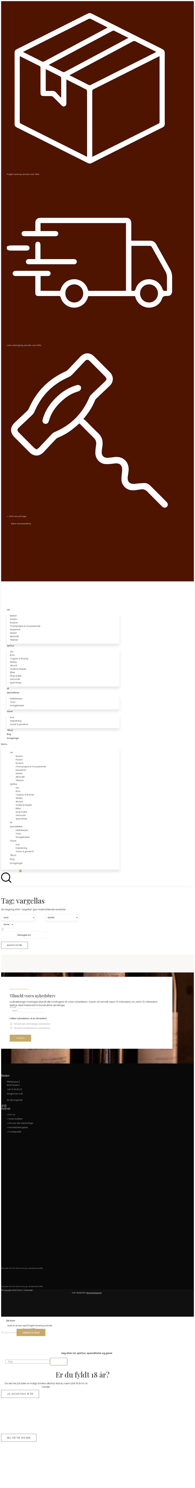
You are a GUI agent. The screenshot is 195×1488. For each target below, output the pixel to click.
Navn (15, 1010)
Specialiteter (13, 692)
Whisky (13, 662)
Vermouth (15, 679)
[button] (60, 744)
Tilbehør (14, 639)
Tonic (12, 702)
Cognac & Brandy (19, 658)
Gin (11, 651)
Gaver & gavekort (19, 724)
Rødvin (13, 615)
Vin (8, 609)
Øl (8, 688)
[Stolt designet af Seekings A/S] (171, 1315)
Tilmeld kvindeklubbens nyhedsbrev (32, 1028)
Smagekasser (17, 705)
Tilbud (10, 730)
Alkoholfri (14, 636)
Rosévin (14, 622)
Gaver (10, 711)
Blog (9, 734)
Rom (12, 655)
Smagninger (13, 738)
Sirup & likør (16, 675)
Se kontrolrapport (94, 1293)
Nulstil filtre (14, 945)
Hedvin (13, 633)
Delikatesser (16, 698)
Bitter (12, 672)
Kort (12, 717)
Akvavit (13, 665)
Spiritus (10, 645)
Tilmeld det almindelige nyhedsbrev (32, 1023)
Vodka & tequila (18, 669)
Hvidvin (13, 619)
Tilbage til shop (31, 1332)
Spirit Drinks (15, 682)
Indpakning (15, 720)
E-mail (13, 1007)
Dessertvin (15, 629)
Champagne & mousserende (25, 626)
